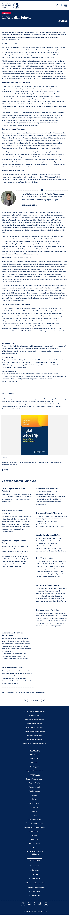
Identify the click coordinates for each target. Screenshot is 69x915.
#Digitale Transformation (36, 692)
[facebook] (23, 904)
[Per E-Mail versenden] (32, 700)
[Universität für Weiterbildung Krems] (11, 5)
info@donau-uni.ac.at (34, 858)
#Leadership (23, 692)
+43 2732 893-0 (35, 860)
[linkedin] (29, 904)
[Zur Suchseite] (57, 5)
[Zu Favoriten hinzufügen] (43, 700)
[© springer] (34, 435)
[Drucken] (37, 700)
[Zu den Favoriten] (61, 5)
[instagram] (40, 904)
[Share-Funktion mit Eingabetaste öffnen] (26, 700)
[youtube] (46, 904)
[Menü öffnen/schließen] (65, 6)
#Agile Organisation (12, 692)
